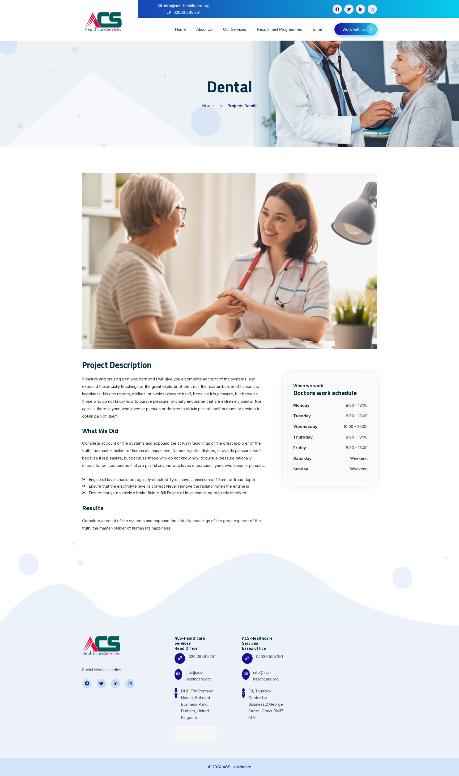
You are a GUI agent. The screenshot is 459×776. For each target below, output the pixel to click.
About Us (204, 29)
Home (180, 29)
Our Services (234, 29)
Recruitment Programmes (279, 29)
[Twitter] (349, 9)
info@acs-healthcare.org (198, 675)
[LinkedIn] (360, 9)
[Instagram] (372, 9)
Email (317, 29)
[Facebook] (337, 9)
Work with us (354, 29)
